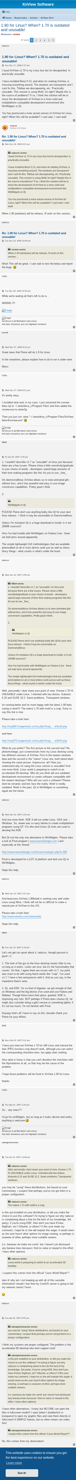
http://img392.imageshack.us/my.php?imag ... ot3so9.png (34, 726)
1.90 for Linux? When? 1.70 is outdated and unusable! (35, 27)
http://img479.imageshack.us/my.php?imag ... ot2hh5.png (34, 740)
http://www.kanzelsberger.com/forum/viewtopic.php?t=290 (34, 852)
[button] (53, 40)
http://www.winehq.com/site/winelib (21, 916)
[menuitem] (6, 12)
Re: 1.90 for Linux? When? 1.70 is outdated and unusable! (34, 138)
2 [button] (36, 40)
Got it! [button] (22, 1473)
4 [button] (44, 40)
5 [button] (48, 40)
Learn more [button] (14, 1463)
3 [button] (40, 40)
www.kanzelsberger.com (43, 841)
